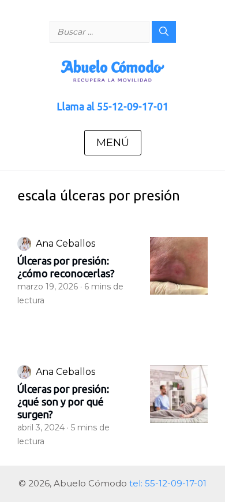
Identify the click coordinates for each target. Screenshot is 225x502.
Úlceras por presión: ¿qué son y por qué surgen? (63, 401)
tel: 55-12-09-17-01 (168, 483)
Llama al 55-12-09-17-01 (112, 106)
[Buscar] (164, 32)
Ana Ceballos (65, 243)
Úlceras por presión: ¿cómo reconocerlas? (66, 267)
